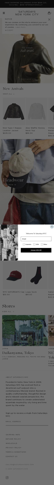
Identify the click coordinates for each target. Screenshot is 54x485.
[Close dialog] (51, 226)
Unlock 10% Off (36, 250)
